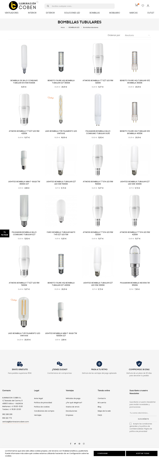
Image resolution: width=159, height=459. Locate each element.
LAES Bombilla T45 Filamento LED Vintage (24, 334)
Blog (99, 407)
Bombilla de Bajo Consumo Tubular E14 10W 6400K (24, 81)
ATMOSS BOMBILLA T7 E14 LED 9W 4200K (135, 233)
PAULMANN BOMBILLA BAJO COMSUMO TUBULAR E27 (24, 233)
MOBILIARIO (114, 12)
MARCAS (134, 12)
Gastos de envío (72, 407)
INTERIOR (32, 12)
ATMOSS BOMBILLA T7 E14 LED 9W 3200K (98, 233)
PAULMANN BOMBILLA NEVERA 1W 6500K (135, 284)
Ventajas (37, 415)
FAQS (100, 415)
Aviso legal (38, 398)
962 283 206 (7, 414)
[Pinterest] (79, 444)
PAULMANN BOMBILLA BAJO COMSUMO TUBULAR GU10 (98, 132)
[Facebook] (70, 444)
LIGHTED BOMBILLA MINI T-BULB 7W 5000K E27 (61, 334)
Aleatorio (137, 35)
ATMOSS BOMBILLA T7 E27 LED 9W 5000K (24, 284)
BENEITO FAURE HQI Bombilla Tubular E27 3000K (61, 81)
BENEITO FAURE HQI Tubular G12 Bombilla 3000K (135, 81)
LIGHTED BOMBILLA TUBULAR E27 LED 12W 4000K (135, 182)
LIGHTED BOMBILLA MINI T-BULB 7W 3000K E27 (24, 182)
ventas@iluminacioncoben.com (15, 421)
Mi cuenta (102, 402)
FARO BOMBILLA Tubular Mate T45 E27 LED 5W (61, 233)
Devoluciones (71, 411)
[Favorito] (143, 6)
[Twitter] (75, 444)
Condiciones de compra (44, 411)
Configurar (102, 453)
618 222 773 (7, 418)
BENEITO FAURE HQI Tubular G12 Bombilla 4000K (135, 132)
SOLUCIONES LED (72, 12)
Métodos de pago (73, 398)
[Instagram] (84, 444)
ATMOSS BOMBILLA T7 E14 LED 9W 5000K (98, 182)
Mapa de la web (104, 411)
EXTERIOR (50, 12)
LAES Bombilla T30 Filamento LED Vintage (61, 132)
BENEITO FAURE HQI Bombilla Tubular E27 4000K (61, 284)
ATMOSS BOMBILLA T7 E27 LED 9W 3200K (98, 81)
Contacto (102, 398)
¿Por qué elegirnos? (74, 402)
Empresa (69, 415)
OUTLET (150, 12)
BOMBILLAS (95, 12)
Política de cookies (42, 407)
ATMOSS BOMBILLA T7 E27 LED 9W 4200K (24, 132)
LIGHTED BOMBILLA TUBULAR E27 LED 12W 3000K (98, 284)
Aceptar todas (142, 453)
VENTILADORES (11, 12)
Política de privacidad (43, 402)
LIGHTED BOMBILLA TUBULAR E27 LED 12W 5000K (61, 182)
